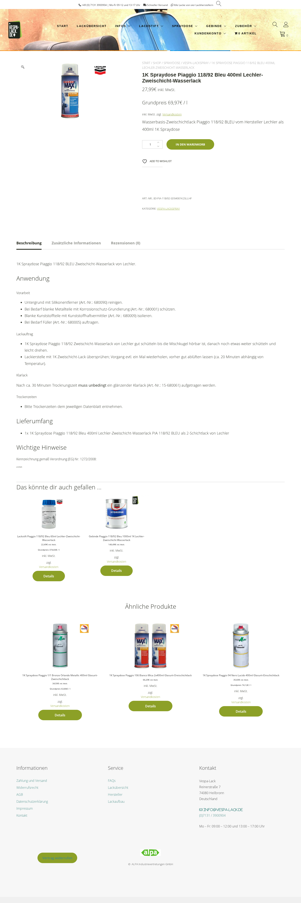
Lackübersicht (92, 26)
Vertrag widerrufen (57, 858)
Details (48, 576)
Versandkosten (172, 114)
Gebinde (214, 26)
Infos (120, 26)
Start (62, 26)
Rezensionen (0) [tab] (125, 242)
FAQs (111, 780)
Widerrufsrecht (27, 787)
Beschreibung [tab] (29, 242)
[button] (23, 67)
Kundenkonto (208, 33)
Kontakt (21, 815)
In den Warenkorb (190, 144)
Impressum (24, 808)
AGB (19, 794)
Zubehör (243, 26)
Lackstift (149, 26)
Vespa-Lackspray (196, 63)
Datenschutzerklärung (32, 801)
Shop (157, 63)
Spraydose (182, 26)
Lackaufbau (116, 801)
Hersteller (115, 794)
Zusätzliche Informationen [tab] (76, 242)
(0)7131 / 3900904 (212, 815)
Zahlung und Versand (31, 780)
